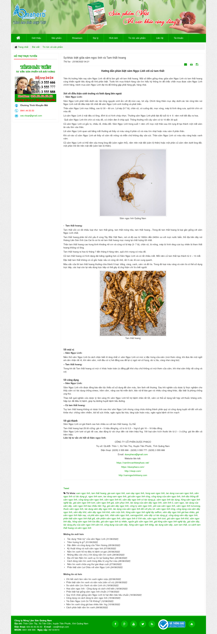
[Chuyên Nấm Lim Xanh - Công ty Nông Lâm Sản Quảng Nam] (29, 13)
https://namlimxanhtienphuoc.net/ (132, 462)
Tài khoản (178, 37)
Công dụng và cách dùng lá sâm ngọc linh (86, 597)
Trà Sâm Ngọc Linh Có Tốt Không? (83, 601)
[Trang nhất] (18, 38)
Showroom (77, 37)
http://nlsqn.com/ (133, 470)
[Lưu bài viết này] (197, 64)
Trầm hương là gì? (76, 542)
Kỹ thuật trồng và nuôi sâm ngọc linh (85, 548)
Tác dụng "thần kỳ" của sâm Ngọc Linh (86, 538)
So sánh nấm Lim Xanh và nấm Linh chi (86, 585)
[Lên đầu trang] (191, 624)
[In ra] (191, 64)
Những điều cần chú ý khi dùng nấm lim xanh (89, 554)
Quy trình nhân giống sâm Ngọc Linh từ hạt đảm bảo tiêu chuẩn (97, 594)
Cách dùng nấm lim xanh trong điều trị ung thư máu (92, 560)
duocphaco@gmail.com (136, 454)
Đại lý (95, 37)
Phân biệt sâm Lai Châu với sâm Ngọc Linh (88, 567)
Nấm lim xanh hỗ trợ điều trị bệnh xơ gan (87, 551)
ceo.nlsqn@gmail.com (30, 115)
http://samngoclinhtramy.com (133, 475)
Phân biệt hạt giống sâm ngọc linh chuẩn (86, 591)
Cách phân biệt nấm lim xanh (80, 607)
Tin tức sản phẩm (137, 37)
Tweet (66, 488)
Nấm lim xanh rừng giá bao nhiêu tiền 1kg (86, 604)
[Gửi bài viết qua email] (186, 64)
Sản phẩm (57, 37)
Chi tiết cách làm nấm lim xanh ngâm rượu (87, 579)
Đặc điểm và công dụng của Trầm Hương (87, 545)
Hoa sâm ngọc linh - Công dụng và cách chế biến (90, 588)
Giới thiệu (36, 37)
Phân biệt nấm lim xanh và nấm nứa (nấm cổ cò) (90, 582)
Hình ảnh (113, 37)
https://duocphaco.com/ (132, 466)
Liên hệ (159, 37)
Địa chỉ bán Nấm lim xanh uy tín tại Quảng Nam (90, 557)
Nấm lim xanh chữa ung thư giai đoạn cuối (88, 564)
